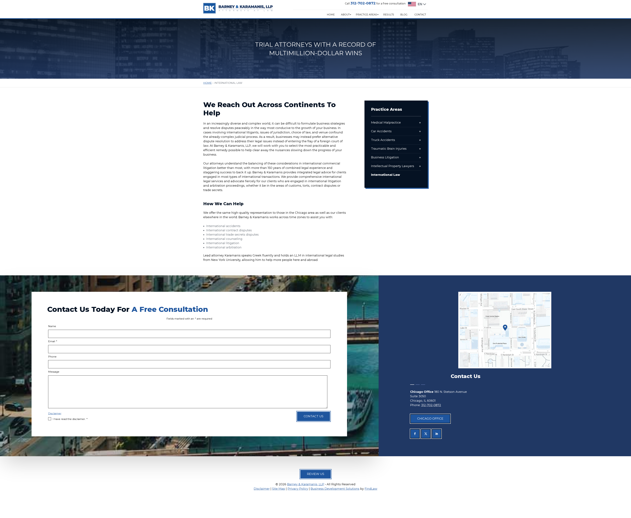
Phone (52, 356)
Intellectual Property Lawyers (392, 166)
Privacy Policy (298, 489)
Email (52, 341)
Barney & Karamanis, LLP (305, 484)
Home (331, 14)
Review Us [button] (315, 474)
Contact (420, 14)
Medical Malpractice (386, 122)
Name (52, 326)
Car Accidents (381, 131)
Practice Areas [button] (366, 14)
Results (388, 14)
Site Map (278, 489)
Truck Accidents (383, 140)
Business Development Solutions (335, 489)
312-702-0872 (363, 3)
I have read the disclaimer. (70, 419)
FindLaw (371, 489)
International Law (385, 175)
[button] (627, 493)
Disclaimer (54, 413)
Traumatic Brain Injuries (389, 148)
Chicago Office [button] (430, 418)
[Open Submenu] (420, 122)
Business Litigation (385, 157)
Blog (403, 14)
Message (53, 371)
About (345, 14)
